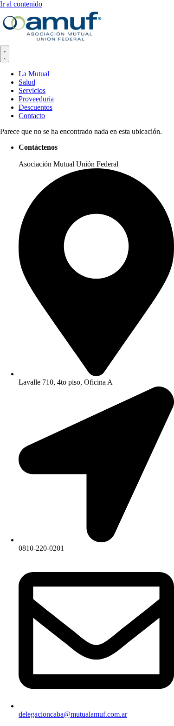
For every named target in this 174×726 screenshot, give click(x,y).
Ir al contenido (21, 4)
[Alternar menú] (4, 54)
